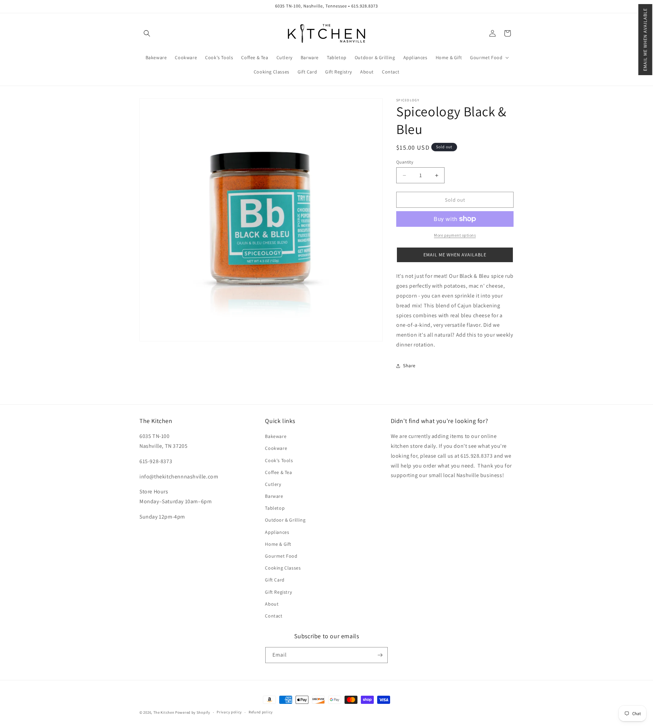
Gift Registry (278, 592)
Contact (273, 616)
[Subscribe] (379, 655)
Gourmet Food (281, 556)
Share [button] (409, 365)
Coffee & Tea (278, 472)
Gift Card (274, 580)
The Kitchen (164, 712)
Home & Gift (278, 544)
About (272, 604)
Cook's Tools (279, 460)
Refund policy (261, 712)
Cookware (276, 448)
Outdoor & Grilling (285, 520)
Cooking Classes (283, 568)
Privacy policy (229, 712)
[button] (645, 39)
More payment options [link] (455, 235)
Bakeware (275, 436)
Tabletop (275, 508)
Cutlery (273, 484)
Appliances (277, 532)
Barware (274, 496)
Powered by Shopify (192, 712)
